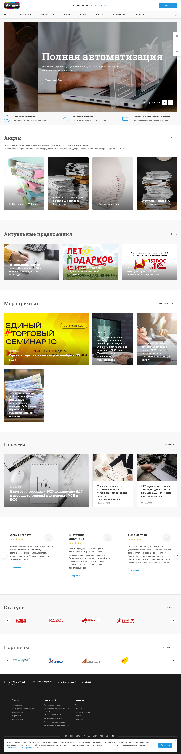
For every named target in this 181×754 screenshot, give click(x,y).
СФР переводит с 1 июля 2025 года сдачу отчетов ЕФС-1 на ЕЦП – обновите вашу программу (156, 491)
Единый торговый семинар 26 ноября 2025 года (44, 357)
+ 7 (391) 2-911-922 (81, 5)
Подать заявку (168, 5)
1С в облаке (17, 705)
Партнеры (79, 716)
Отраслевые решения (52, 715)
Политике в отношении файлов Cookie (22, 748)
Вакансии (79, 719)
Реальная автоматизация (54, 722)
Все (173, 138)
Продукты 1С (50, 700)
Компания (79, 700)
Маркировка (17, 712)
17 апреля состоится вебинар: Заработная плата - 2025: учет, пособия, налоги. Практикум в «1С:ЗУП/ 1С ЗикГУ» (156, 351)
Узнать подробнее (19, 80)
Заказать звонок (101, 5)
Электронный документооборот (25, 709)
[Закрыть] (175, 741)
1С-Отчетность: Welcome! (23, 203)
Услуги (15, 700)
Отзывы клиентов (82, 712)
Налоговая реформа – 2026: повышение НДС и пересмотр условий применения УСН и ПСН (46, 495)
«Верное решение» (108, 203)
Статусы (78, 709)
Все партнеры (168, 647)
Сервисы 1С (17, 716)
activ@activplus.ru (44, 682)
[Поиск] (176, 15)
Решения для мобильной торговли (58, 725)
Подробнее (16, 567)
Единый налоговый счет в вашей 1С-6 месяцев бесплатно (68, 200)
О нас (77, 705)
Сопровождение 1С (20, 719)
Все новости (169, 444)
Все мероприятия (167, 303)
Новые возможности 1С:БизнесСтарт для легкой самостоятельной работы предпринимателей (112, 493)
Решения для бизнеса (52, 705)
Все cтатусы (169, 607)
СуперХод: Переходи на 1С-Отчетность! (156, 202)
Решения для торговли (53, 718)
